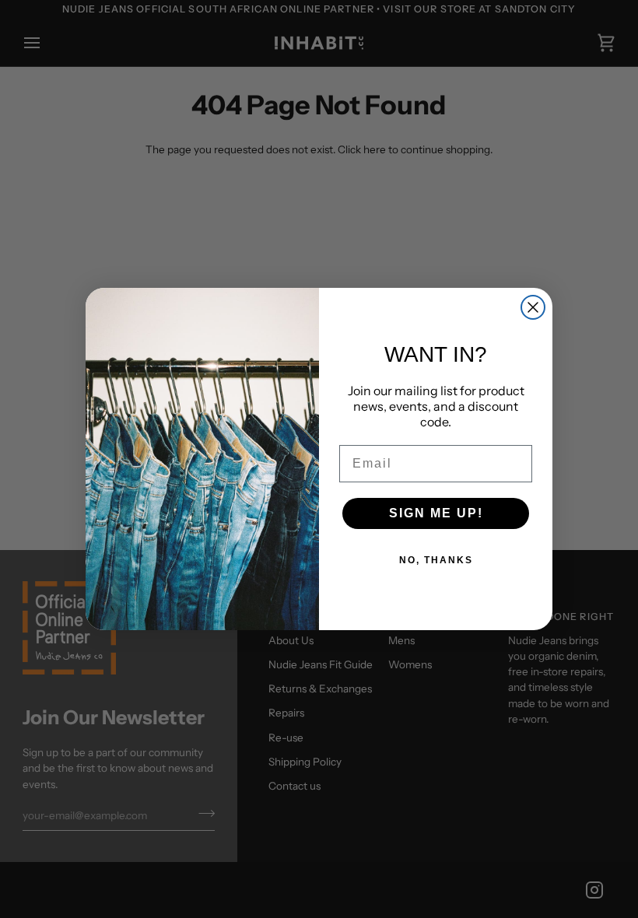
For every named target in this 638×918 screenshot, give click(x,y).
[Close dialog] (533, 307)
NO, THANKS (436, 560)
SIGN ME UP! (436, 513)
